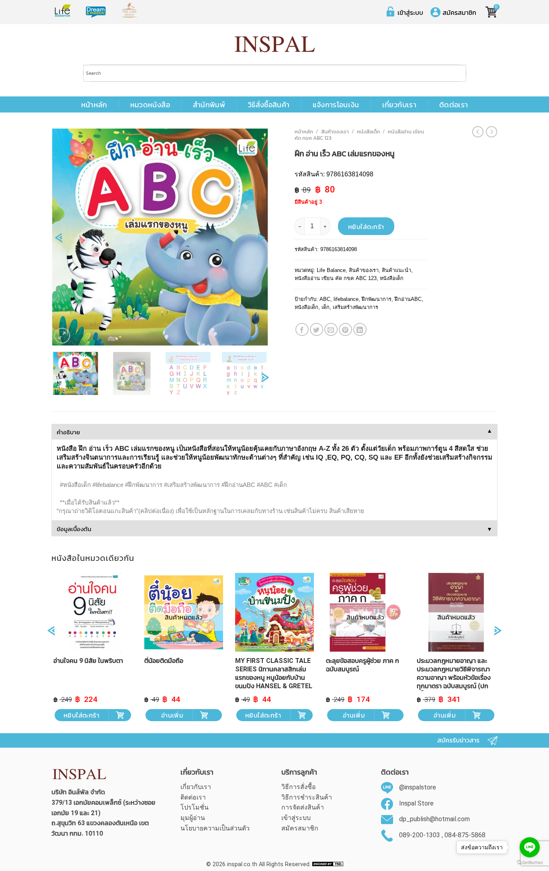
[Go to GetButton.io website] (530, 862)
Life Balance (331, 270)
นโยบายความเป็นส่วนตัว (215, 828)
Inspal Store (416, 803)
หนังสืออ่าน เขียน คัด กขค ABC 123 (336, 278)
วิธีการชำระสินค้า (306, 797)
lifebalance (346, 299)
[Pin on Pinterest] (345, 329)
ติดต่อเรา (453, 105)
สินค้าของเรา (335, 131)
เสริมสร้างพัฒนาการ (355, 307)
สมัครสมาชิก (459, 12)
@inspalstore (417, 787)
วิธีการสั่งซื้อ (298, 787)
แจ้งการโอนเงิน (336, 105)
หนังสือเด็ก (368, 131)
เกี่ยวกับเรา (399, 105)
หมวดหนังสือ (150, 105)
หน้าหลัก (94, 105)
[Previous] (58, 240)
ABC (325, 299)
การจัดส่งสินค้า (302, 807)
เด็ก (326, 307)
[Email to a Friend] (331, 329)
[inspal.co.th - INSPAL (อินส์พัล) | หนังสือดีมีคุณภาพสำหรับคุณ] (275, 44)
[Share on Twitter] (316, 329)
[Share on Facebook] (302, 329)
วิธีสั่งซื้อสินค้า (269, 105)
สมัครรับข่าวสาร (458, 740)
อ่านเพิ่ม (172, 715)
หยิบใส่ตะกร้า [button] (82, 715)
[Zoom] (62, 335)
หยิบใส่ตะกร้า (366, 226)
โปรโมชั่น (194, 807)
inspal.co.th (242, 864)
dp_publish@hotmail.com (434, 819)
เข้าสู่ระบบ (410, 12)
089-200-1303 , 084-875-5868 (442, 835)
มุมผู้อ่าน (192, 818)
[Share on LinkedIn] (360, 329)
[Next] (261, 240)
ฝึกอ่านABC (408, 299)
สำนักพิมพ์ (209, 105)
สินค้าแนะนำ (396, 270)
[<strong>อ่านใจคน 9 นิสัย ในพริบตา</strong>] (92, 612)
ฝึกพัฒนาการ (376, 299)
